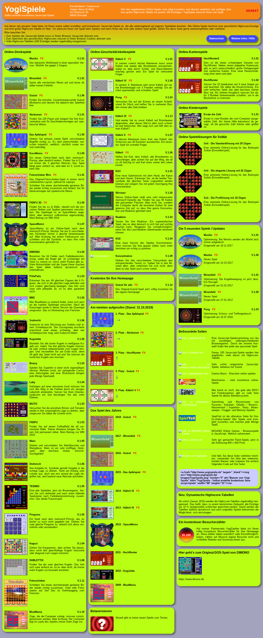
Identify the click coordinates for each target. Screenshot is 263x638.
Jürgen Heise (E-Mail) (82, 9)
